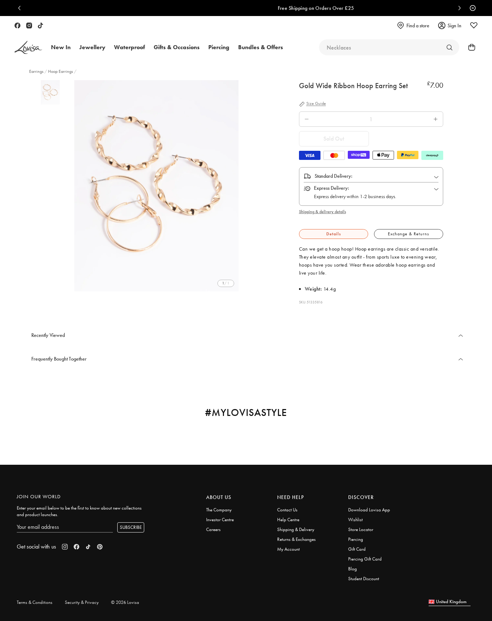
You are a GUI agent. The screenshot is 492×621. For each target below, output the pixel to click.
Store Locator (360, 529)
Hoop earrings (60, 71)
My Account (288, 549)
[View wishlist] (473, 25)
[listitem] (156, 185)
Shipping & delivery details (322, 212)
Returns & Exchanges (296, 539)
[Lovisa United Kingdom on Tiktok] (40, 25)
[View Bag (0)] (469, 47)
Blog (352, 569)
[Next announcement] (457, 8)
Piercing (355, 539)
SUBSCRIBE (131, 527)
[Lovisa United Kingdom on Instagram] (29, 25)
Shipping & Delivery (295, 529)
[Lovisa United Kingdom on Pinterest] (100, 547)
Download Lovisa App (369, 510)
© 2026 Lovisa (125, 602)
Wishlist (355, 519)
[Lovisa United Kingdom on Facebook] (17, 25)
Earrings (36, 71)
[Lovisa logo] (28, 47)
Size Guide (316, 103)
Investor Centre (220, 519)
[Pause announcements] (470, 8)
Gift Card (357, 549)
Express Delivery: (331, 188)
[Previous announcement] (21, 8)
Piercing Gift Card (365, 559)
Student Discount (363, 578)
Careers (213, 529)
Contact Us (287, 510)
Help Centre (288, 519)
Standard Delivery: (334, 176)
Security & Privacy (82, 602)
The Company (219, 510)
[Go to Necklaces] (449, 47)
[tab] (333, 234)
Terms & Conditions (34, 602)
